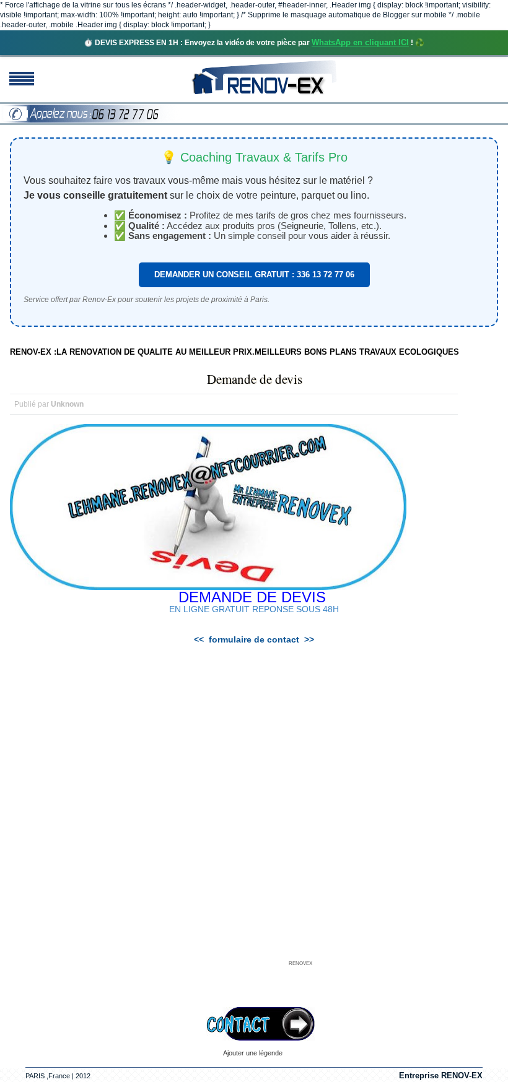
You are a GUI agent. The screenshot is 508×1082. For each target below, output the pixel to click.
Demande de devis (254, 378)
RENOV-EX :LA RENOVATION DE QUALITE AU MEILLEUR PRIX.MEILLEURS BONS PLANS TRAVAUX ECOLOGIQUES (234, 352)
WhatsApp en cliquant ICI (360, 42)
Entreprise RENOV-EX (441, 1075)
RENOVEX (300, 963)
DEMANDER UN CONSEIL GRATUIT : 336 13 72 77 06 (254, 274)
